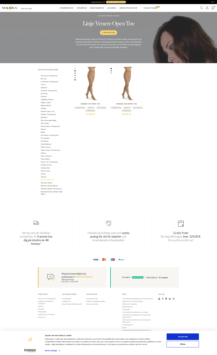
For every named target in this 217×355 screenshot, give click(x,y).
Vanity (43, 174)
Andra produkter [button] (128, 8)
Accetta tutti (183, 337)
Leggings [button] (111, 8)
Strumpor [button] (82, 8)
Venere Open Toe (48, 180)
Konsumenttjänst (92, 304)
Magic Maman (46, 105)
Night (43, 132)
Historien (41, 309)
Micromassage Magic (49, 120)
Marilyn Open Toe (47, 111)
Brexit (124, 327)
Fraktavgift (126, 309)
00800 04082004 (84, 277)
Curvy (43, 84)
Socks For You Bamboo (49, 162)
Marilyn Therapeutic (48, 114)
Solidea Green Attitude (46, 314)
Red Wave (44, 141)
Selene (43, 153)
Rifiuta (182, 344)
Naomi (43, 129)
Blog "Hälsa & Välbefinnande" (72, 304)
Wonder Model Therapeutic (51, 189)
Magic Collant (46, 102)
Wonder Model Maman (49, 186)
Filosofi (40, 306)
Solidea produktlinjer (108, 16)
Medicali (44, 117)
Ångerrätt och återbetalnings (132, 301)
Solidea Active (46, 165)
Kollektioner (66, 301)
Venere (43, 177)
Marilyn (43, 108)
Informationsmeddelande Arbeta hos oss (136, 330)
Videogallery (42, 312)
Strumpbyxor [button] (66, 8)
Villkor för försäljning (129, 304)
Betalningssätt (127, 307)
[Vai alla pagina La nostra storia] (26, 9)
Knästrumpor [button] (97, 8)
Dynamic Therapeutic (49, 90)
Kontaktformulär (92, 299)
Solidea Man (45, 168)
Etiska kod (41, 317)
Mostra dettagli (51, 351)
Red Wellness (46, 144)
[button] (201, 8)
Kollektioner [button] (150, 8)
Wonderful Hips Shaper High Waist (51, 193)
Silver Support (46, 156)
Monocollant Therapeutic (50, 126)
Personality (45, 138)
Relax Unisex (46, 147)
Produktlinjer (66, 299)
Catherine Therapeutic (49, 82)
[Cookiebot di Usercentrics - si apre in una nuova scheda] (30, 350)
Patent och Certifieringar (47, 299)
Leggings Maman (47, 99)
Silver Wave (45, 159)
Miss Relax (45, 123)
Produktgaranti (127, 325)
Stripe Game (45, 171)
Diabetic (44, 88)
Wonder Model (46, 183)
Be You (43, 79)
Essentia (44, 93)
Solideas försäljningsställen (95, 301)
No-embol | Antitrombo (50, 135)
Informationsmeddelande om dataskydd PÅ (137, 299)
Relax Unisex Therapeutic (50, 150)
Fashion (44, 96)
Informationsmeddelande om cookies (135, 312)
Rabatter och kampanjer (116, 2)
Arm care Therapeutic (49, 76)
